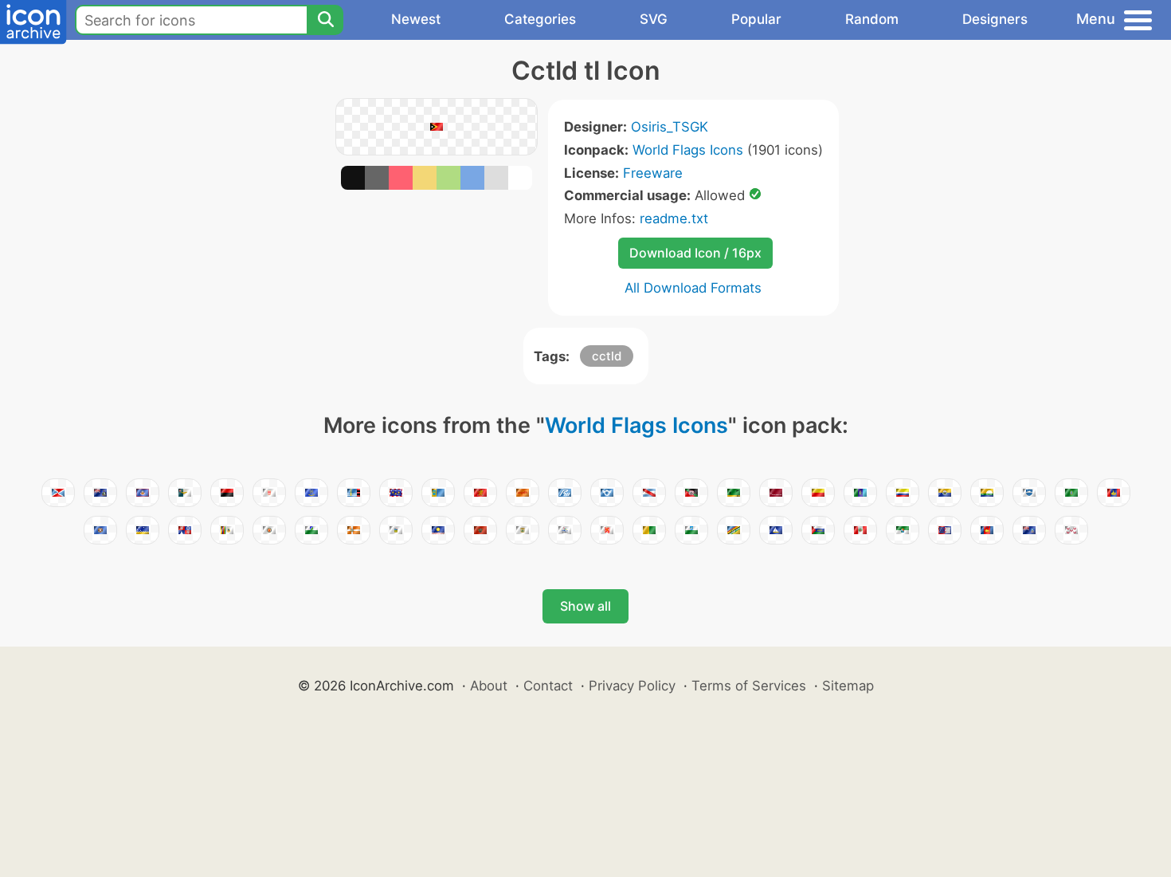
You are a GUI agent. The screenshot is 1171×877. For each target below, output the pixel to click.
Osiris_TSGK (669, 127)
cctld (606, 356)
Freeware (653, 173)
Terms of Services (748, 686)
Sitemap (848, 686)
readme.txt (674, 218)
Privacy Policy (632, 686)
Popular (756, 19)
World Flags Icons (687, 150)
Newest (416, 19)
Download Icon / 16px (695, 253)
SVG (654, 19)
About (488, 686)
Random (872, 19)
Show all (585, 606)
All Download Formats (693, 288)
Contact (548, 686)
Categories (540, 19)
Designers (995, 19)
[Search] (325, 20)
